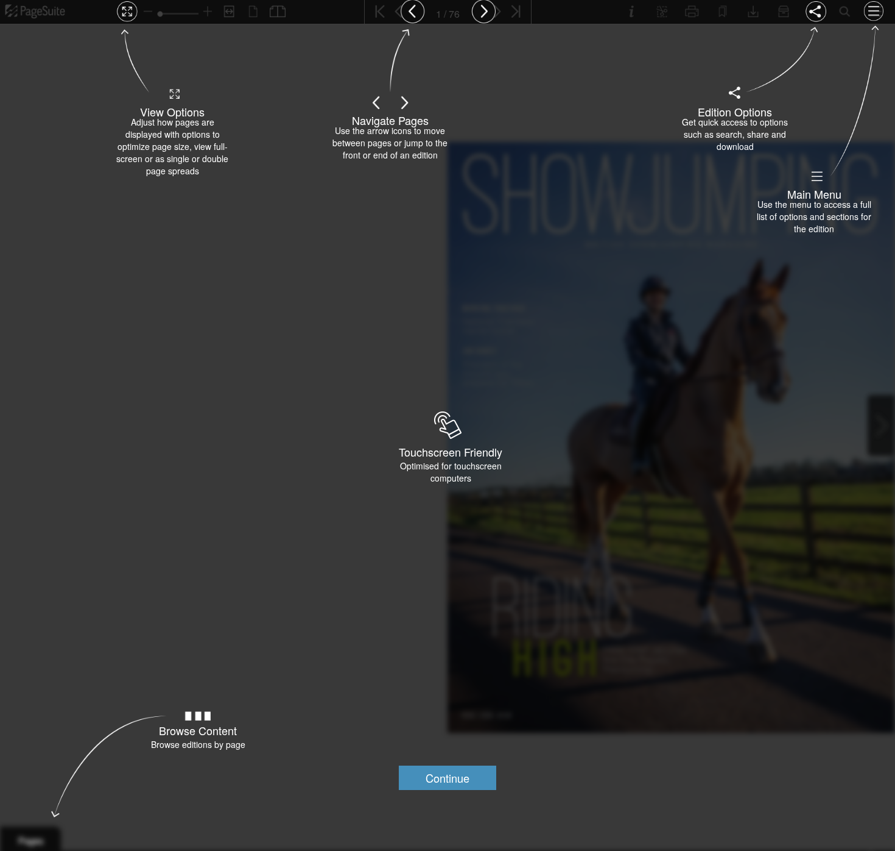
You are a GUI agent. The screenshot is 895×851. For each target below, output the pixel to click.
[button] (447, 778)
